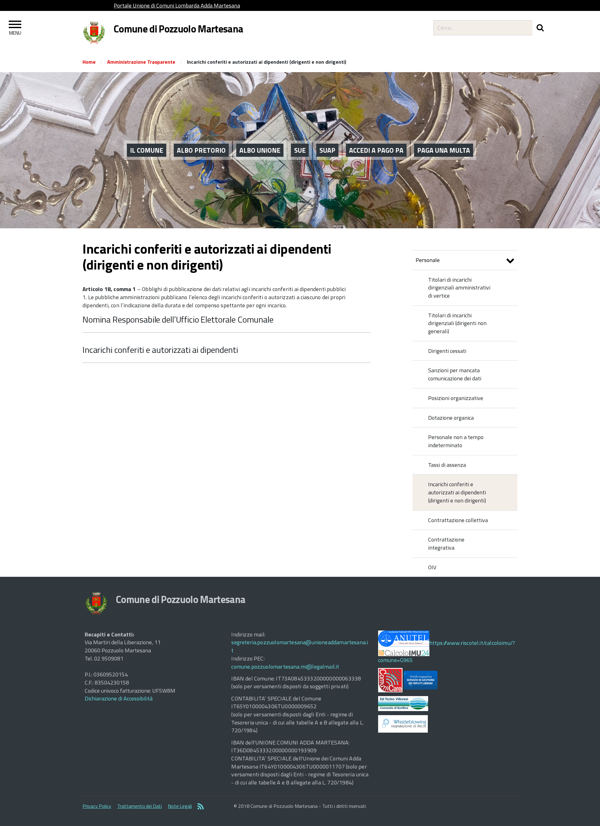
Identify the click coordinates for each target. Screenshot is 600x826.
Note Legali (180, 806)
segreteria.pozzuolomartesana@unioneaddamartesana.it (299, 646)
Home (89, 62)
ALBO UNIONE (259, 150)
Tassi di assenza (447, 465)
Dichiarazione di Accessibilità (118, 698)
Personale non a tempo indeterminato (455, 441)
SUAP (327, 150)
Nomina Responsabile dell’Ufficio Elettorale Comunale (177, 319)
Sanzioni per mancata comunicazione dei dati (454, 374)
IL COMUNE (146, 150)
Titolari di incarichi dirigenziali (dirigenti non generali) (457, 323)
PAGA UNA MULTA (443, 150)
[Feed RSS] (201, 807)
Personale (428, 260)
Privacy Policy (96, 806)
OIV (432, 567)
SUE (300, 150)
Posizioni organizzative (455, 398)
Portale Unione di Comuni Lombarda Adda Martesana (177, 5)
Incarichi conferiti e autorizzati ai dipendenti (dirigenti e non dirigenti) (457, 492)
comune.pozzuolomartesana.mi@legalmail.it (285, 666)
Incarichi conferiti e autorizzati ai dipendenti (160, 349)
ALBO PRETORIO (201, 150)
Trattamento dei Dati (139, 806)
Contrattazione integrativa (446, 543)
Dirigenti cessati (447, 351)
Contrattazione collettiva (458, 520)
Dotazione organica (451, 417)
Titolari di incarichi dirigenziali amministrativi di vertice (459, 287)
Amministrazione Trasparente (141, 62)
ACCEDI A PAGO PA (376, 150)
